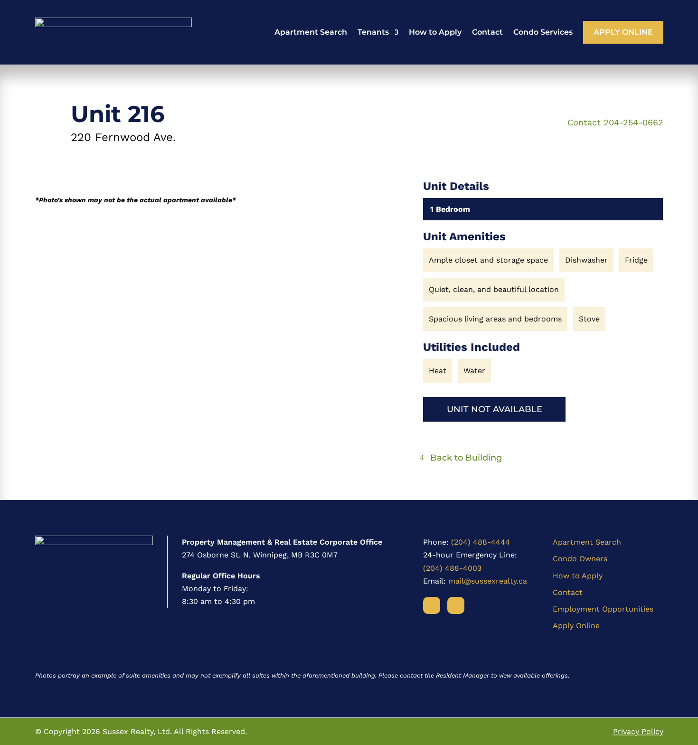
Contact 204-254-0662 (615, 122)
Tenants (373, 32)
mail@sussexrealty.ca (487, 580)
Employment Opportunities (603, 608)
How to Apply (435, 32)
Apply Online (623, 32)
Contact (487, 32)
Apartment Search (310, 32)
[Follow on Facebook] (431, 605)
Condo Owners (580, 558)
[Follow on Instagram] (455, 605)
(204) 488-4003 (452, 568)
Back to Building (466, 458)
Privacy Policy (638, 731)
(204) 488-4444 (480, 542)
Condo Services (543, 32)
